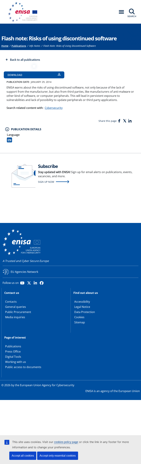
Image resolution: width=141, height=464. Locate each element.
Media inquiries (15, 317)
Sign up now (46, 181)
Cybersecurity (54, 108)
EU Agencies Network (24, 272)
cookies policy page (66, 442)
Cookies (79, 317)
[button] (121, 12)
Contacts (11, 302)
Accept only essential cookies (58, 455)
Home (4, 45)
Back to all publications (25, 60)
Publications (19, 45)
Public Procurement (18, 312)
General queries (15, 307)
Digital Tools (13, 357)
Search (131, 16)
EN (9, 140)
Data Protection (84, 312)
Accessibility (82, 302)
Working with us (15, 362)
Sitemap (79, 322)
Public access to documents (23, 367)
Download (15, 75)
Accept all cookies (23, 455)
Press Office (13, 351)
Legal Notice (82, 307)
